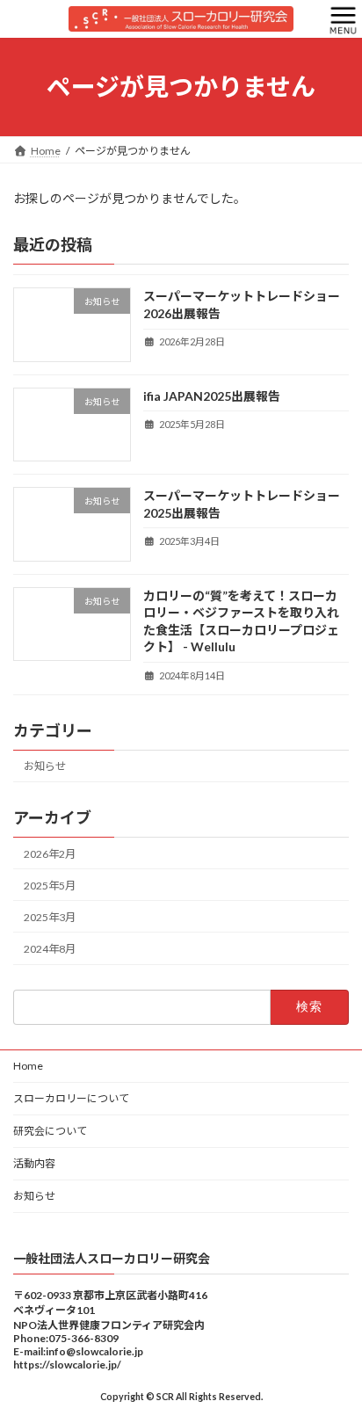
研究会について (50, 1130)
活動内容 (34, 1163)
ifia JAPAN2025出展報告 (211, 395)
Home (28, 1065)
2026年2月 (50, 853)
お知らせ (45, 766)
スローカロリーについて (71, 1098)
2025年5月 (50, 885)
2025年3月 (50, 917)
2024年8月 (50, 948)
